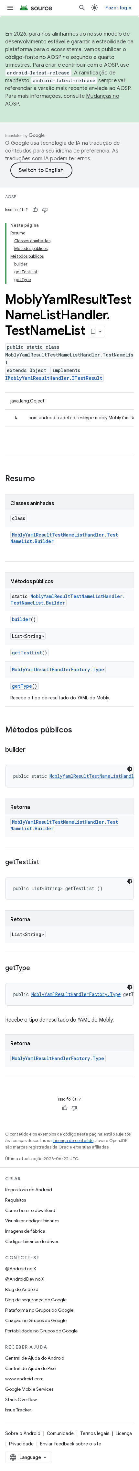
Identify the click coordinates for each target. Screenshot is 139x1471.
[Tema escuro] (130, 769)
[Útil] (35, 210)
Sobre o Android (22, 1433)
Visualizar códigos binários (32, 1221)
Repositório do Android (28, 1190)
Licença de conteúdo (73, 1140)
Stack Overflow (21, 1399)
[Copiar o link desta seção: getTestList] (45, 862)
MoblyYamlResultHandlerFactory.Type (58, 669)
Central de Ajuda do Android (34, 1358)
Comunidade (60, 1433)
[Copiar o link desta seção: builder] (31, 750)
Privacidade (21, 1443)
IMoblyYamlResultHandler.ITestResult (53, 378)
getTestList (27, 653)
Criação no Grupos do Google (36, 1320)
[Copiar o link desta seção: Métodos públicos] (78, 730)
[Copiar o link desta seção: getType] (36, 968)
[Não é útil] (45, 210)
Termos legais (94, 1433)
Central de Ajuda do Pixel (31, 1368)
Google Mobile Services (29, 1389)
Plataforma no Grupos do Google (39, 1310)
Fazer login (118, 8)
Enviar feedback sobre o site (70, 1443)
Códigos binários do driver (32, 1241)
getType (22, 686)
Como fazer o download (30, 1210)
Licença (124, 1433)
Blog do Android (21, 1289)
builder (21, 619)
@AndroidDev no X (24, 1279)
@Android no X (20, 1269)
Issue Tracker (18, 1410)
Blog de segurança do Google (36, 1300)
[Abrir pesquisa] (82, 8)
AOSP (10, 196)
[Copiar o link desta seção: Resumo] (41, 479)
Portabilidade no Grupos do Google (41, 1331)
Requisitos (15, 1200)
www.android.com (24, 1379)
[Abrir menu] (10, 8)
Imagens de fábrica (25, 1231)
